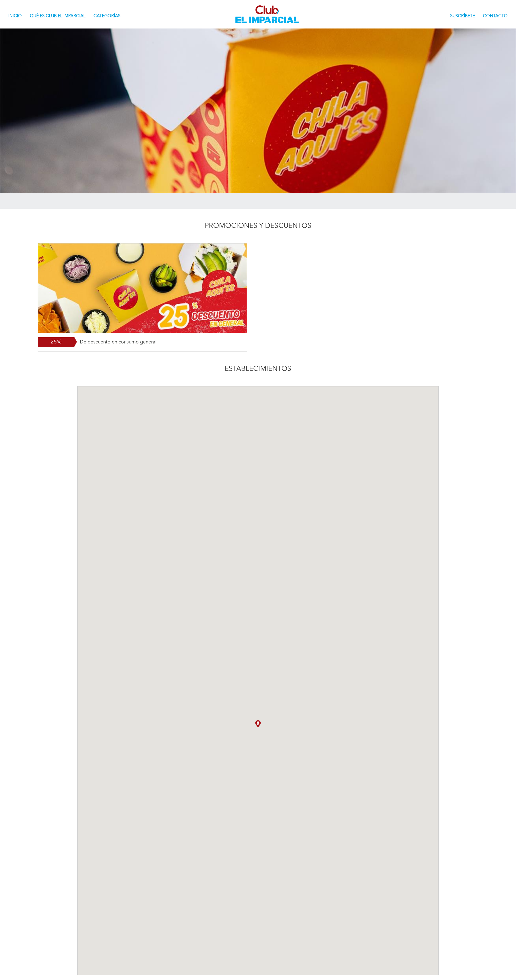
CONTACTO (495, 16)
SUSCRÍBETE (462, 16)
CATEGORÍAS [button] (107, 16)
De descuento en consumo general (118, 342)
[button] (258, 723)
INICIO (17, 16)
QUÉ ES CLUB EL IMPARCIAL (57, 16)
